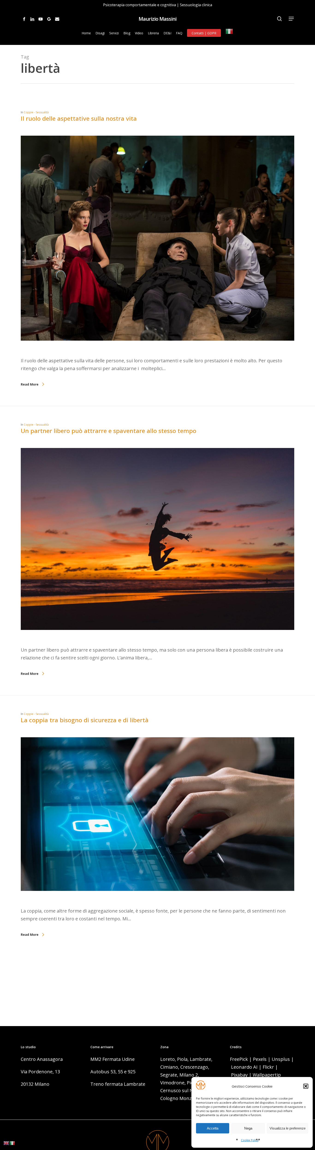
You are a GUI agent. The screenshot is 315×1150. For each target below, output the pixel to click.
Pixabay (239, 1075)
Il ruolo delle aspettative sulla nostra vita (79, 118)
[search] (279, 18)
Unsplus (281, 1059)
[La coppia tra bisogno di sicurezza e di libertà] (157, 903)
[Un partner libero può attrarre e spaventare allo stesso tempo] (157, 642)
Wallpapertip (267, 1075)
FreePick (239, 1059)
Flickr (268, 1067)
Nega (248, 1128)
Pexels (260, 1059)
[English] (6, 1142)
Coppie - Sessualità (36, 112)
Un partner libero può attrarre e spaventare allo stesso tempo (108, 431)
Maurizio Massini (157, 18)
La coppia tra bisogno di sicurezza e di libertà (85, 720)
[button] (305, 1086)
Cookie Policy (250, 1140)
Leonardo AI (244, 1067)
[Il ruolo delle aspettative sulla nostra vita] (157, 353)
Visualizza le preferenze (288, 1128)
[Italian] (229, 33)
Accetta (212, 1128)
